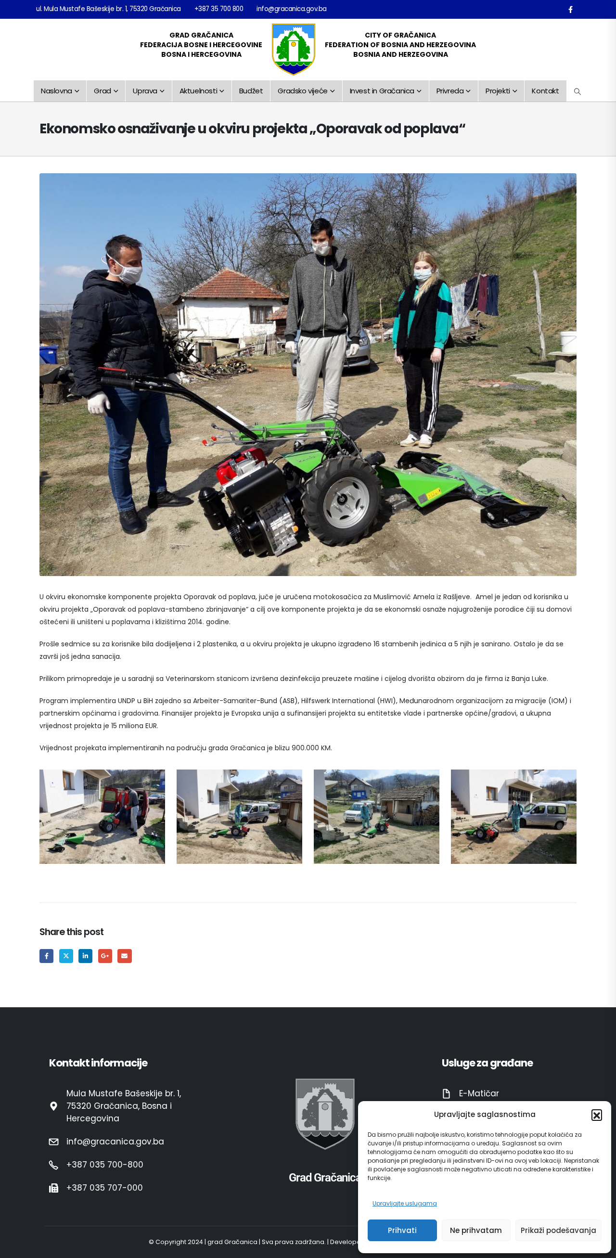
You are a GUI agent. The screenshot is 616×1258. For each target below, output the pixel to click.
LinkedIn (85, 956)
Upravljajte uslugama (404, 1203)
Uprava (145, 91)
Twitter (66, 956)
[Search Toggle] (578, 91)
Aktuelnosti (199, 91)
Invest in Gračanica (382, 91)
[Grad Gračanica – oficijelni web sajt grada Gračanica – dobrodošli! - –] (293, 50)
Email (124, 956)
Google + (105, 956)
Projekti (498, 91)
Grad (102, 91)
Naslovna (56, 91)
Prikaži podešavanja (558, 1230)
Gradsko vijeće (302, 91)
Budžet (251, 91)
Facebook (46, 956)
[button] (597, 1114)
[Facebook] (570, 9)
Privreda (450, 91)
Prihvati (402, 1230)
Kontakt (545, 91)
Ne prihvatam (476, 1230)
